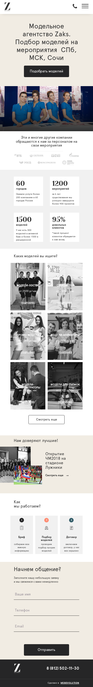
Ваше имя (23, 594)
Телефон (22, 610)
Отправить (46, 650)
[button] (85, 7)
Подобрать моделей (46, 71)
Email (19, 626)
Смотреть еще (46, 419)
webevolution (69, 683)
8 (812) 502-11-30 (62, 668)
